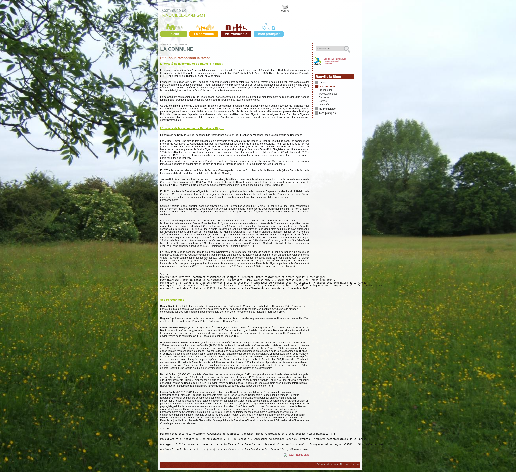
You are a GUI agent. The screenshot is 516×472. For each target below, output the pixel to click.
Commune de (174, 10)
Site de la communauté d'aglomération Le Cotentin (335, 61)
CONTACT (286, 11)
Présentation (326, 90)
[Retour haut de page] (296, 454)
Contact (323, 101)
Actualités (324, 104)
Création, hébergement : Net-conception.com (338, 464)
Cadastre (324, 97)
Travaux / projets (328, 93)
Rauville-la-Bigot (184, 15)
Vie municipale (236, 34)
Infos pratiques (268, 34)
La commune (204, 34)
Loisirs (174, 34)
